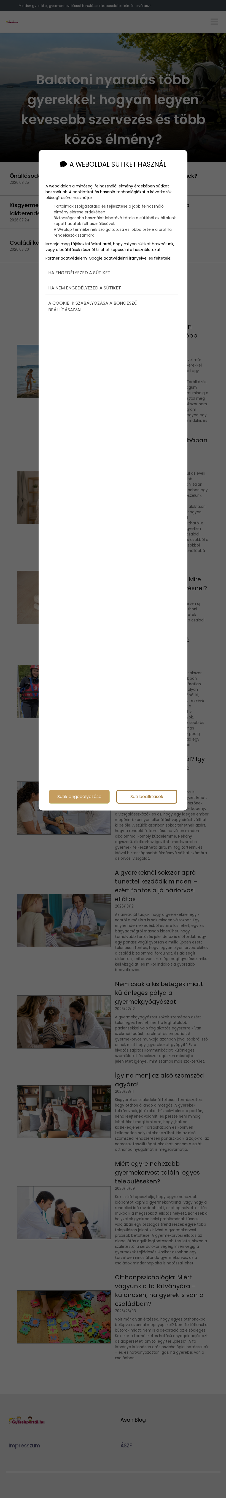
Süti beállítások (146, 796)
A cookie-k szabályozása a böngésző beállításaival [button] (93, 306)
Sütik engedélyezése (79, 796)
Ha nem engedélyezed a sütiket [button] (84, 288)
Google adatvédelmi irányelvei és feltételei (130, 258)
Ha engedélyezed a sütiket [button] (79, 273)
